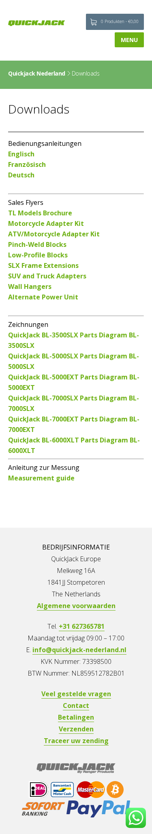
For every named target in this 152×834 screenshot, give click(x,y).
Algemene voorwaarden (76, 605)
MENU (129, 40)
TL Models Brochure (40, 212)
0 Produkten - (120, 21)
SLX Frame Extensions (43, 265)
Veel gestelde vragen (76, 693)
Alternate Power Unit (43, 297)
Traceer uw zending (76, 740)
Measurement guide (41, 478)
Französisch (27, 164)
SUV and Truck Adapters (47, 276)
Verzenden (76, 728)
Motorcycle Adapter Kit (46, 223)
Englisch (21, 154)
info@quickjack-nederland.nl (79, 649)
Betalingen (76, 717)
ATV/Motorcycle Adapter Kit (54, 234)
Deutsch (21, 175)
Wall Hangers (29, 286)
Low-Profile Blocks (38, 255)
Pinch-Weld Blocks (37, 244)
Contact (76, 705)
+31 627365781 (82, 626)
